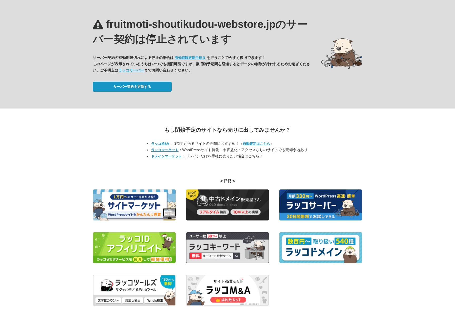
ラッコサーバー (131, 70)
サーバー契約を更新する (132, 87)
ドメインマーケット (166, 156)
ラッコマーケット (165, 150)
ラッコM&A (160, 144)
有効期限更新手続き (190, 58)
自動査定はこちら (256, 144)
